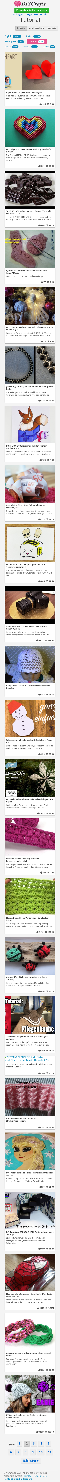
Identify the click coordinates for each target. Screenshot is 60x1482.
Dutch (11, 46)
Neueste (52, 28)
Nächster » (31, 1460)
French (30, 46)
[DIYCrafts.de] (30, 3)
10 (40, 1452)
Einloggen (18, 14)
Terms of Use (40, 1475)
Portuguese (14, 41)
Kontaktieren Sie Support (18, 1478)
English (12, 36)
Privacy (27, 1475)
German (36, 41)
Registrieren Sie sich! (37, 14)
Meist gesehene (36, 28)
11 (49, 1452)
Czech (48, 46)
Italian (33, 36)
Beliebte (21, 28)
